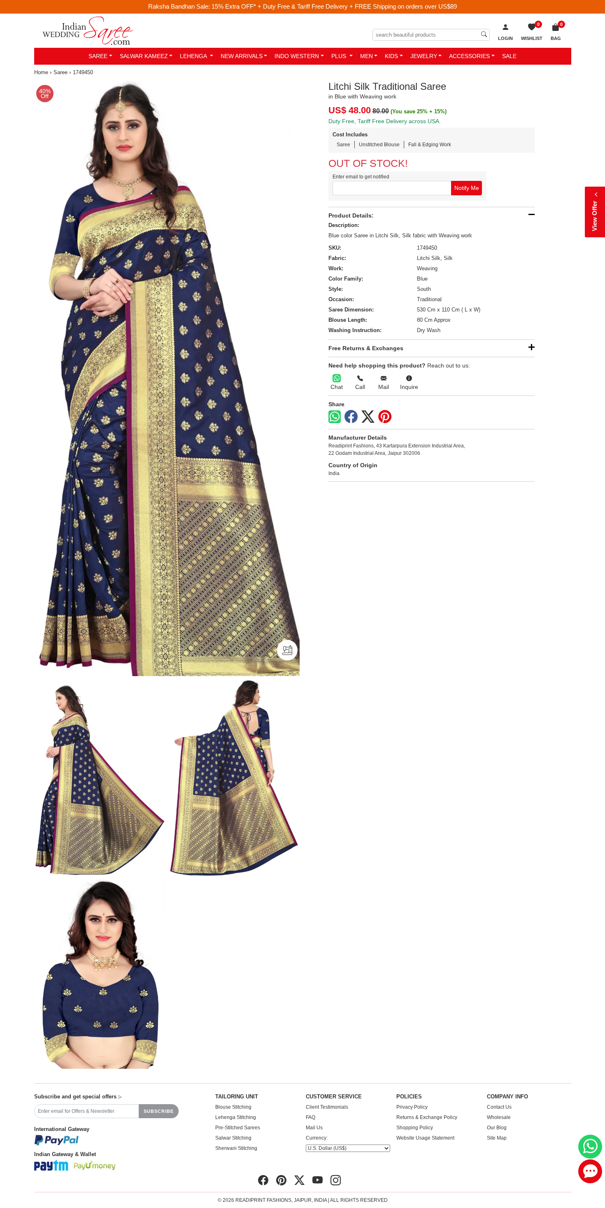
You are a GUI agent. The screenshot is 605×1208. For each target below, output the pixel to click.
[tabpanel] (167, 379)
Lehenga (194, 56)
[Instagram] (335, 1180)
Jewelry (423, 56)
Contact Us (499, 1107)
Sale (509, 56)
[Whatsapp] (334, 416)
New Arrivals (242, 56)
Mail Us (314, 1128)
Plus (339, 56)
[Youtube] (317, 1180)
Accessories (469, 56)
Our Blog (497, 1128)
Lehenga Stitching (235, 1117)
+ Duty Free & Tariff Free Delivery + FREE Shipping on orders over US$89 (357, 6)
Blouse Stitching (233, 1107)
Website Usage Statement (425, 1138)
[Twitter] (368, 417)
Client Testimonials (327, 1107)
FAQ (310, 1117)
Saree (97, 56)
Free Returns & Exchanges (365, 348)
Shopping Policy (414, 1128)
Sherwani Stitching (236, 1148)
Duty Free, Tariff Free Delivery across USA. (384, 121)
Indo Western (297, 56)
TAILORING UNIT (236, 1097)
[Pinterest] (384, 417)
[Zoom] (167, 379)
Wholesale (499, 1117)
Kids (391, 56)
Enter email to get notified (361, 177)
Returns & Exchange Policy (426, 1117)
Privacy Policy (412, 1107)
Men (366, 56)
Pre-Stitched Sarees (237, 1128)
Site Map (497, 1138)
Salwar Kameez (144, 56)
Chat (336, 387)
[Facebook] (351, 417)
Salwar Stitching (233, 1138)
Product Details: (351, 215)
